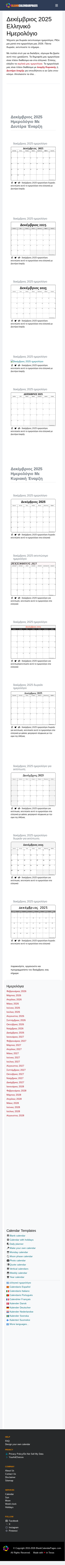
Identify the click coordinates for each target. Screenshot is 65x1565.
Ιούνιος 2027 (13, 1057)
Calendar (9, 1494)
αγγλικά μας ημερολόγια (30, 63)
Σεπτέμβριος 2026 (16, 1020)
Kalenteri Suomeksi (19, 1320)
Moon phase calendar (21, 1256)
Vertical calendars (19, 1268)
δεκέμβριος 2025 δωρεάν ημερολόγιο (28, 686)
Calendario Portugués (21, 1295)
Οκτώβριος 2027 (15, 1074)
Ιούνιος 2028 (13, 1107)
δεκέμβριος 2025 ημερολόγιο (30, 143)
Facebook (13, 1521)
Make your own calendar (23, 1248)
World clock (10, 1504)
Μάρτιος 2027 (13, 1045)
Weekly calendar (18, 1273)
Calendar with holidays (22, 1239)
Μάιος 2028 (12, 1103)
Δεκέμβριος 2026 (15, 1032)
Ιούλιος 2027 (13, 1061)
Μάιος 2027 (12, 1053)
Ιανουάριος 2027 (15, 1036)
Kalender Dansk (17, 1303)
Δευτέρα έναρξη (15, 70)
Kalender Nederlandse (21, 1311)
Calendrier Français (19, 1299)
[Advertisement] (38, 97)
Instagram (13, 1527)
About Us (9, 1470)
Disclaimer (10, 1477)
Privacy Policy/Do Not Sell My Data (25, 1454)
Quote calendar (18, 1264)
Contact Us (10, 1474)
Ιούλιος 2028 (13, 1111)
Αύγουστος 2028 (15, 1115)
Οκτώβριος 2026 (15, 1024)
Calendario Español (19, 1286)
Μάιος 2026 (12, 1003)
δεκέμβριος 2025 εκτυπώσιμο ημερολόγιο (30, 557)
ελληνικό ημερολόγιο (20, 1282)
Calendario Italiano (19, 1291)
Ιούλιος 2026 (13, 1012)
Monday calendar (19, 1252)
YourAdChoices (16, 1457)
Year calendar (17, 1277)
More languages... (19, 1324)
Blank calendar (17, 1235)
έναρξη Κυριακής (46, 67)
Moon (7, 1500)
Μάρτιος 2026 (13, 995)
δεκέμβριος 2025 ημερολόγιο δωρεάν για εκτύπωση (30, 837)
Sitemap (9, 1480)
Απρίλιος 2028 (14, 1099)
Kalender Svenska (19, 1315)
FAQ (7, 1441)
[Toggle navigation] (56, 5)
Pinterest (13, 1531)
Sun (7, 1497)
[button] (16, 183)
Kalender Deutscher (20, 1307)
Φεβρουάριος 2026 (16, 991)
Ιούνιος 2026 (13, 1007)
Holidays (9, 1507)
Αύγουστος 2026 (15, 1016)
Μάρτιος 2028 (13, 1094)
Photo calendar (18, 1260)
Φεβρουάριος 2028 (16, 1090)
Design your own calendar (17, 1444)
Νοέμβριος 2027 (15, 1078)
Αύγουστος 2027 (15, 1065)
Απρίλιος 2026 (14, 999)
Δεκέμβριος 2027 (15, 1082)
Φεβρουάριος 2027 (16, 1041)
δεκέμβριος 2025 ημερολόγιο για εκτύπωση (32, 768)
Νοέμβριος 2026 (15, 1028)
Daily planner (17, 1244)
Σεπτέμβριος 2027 (16, 1070)
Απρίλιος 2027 (14, 1049)
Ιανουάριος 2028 (15, 1086)
